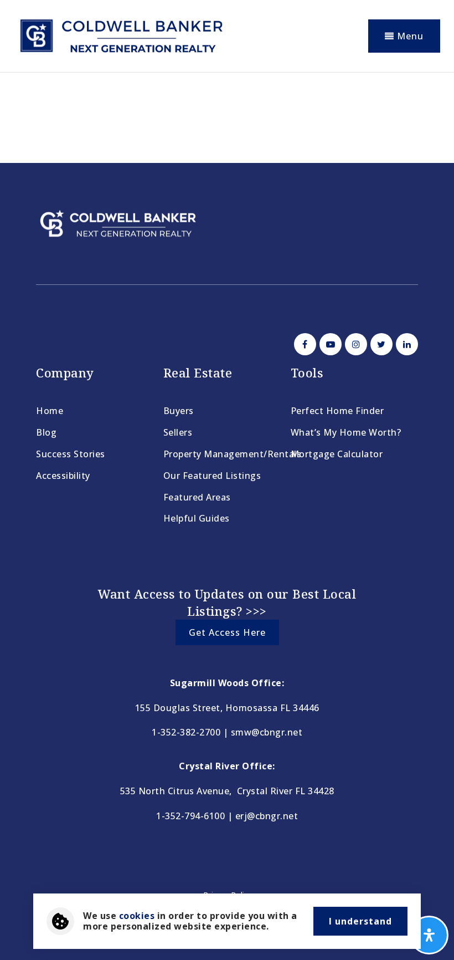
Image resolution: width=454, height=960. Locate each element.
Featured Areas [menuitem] (197, 497)
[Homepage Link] (120, 35)
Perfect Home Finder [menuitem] (337, 411)
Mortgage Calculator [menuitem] (337, 454)
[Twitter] (380, 344)
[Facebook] (303, 344)
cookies (137, 916)
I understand (360, 921)
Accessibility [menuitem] (63, 475)
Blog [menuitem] (46, 432)
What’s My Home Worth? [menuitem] (346, 432)
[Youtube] (329, 344)
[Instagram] (354, 344)
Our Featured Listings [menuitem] (212, 475)
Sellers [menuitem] (178, 432)
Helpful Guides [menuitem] (196, 518)
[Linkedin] (405, 344)
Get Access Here (227, 632)
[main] (227, 113)
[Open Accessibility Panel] (429, 935)
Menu (409, 36)
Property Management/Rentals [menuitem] (232, 454)
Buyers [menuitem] (178, 411)
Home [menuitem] (49, 411)
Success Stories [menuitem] (70, 454)
